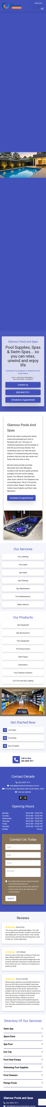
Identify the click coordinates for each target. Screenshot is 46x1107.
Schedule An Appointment (23, 400)
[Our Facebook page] (21, 798)
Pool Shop (12, 738)
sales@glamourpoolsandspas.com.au (24, 786)
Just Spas (12, 730)
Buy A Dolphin (13, 746)
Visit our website (24, 792)
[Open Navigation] (42, 9)
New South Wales (18, 379)
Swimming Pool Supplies (25, 377)
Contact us (23, 385)
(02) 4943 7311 (23, 392)
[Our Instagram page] (25, 798)
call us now (38, 3)
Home (14, 377)
